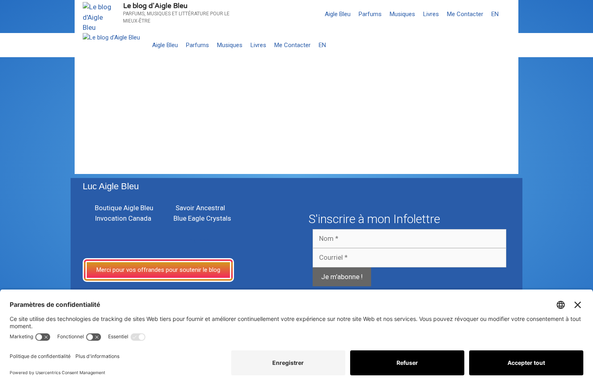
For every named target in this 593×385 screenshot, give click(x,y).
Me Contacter (465, 14)
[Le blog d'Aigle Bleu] (111, 37)
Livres (431, 14)
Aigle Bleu (338, 14)
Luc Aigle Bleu (111, 186)
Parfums (370, 14)
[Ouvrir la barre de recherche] (510, 14)
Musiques (402, 14)
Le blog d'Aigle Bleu (155, 6)
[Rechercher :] (129, 136)
